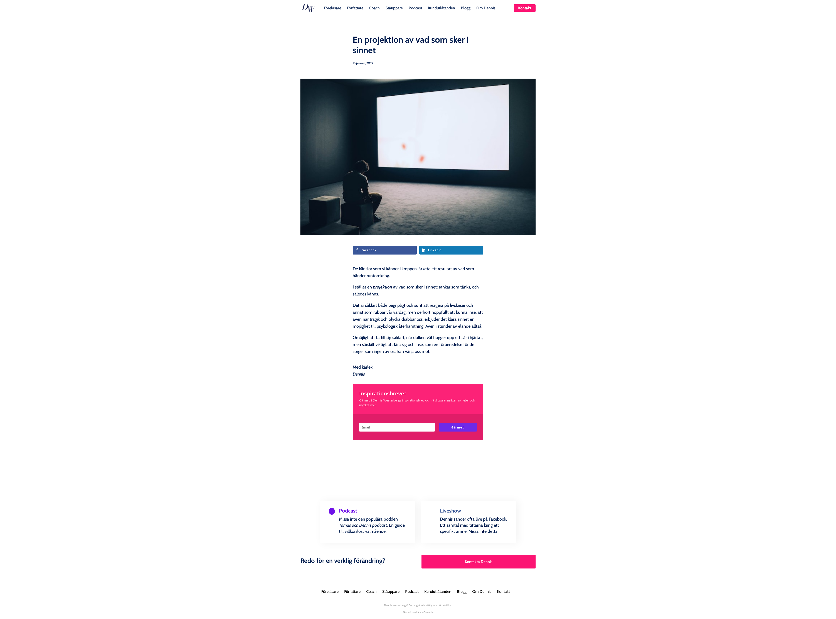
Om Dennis (486, 8)
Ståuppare (394, 8)
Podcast (415, 8)
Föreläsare (332, 8)
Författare (355, 8)
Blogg (465, 8)
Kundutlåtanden (441, 8)
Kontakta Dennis (478, 561)
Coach (374, 8)
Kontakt (524, 8)
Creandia (428, 612)
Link (338, 542)
